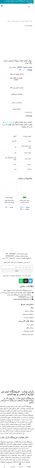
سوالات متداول (29, 311)
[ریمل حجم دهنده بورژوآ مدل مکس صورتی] (9, 189)
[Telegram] (30, 281)
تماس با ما (30, 324)
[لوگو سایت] (16, 6)
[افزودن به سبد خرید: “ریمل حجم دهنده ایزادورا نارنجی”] (20, 188)
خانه (31, 21)
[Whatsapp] (21, 281)
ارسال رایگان (30, 328)
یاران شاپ (8, 122)
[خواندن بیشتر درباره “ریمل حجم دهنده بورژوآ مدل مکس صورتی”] (4, 188)
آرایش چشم (15, 21)
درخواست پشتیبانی (28, 314)
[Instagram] (25, 281)
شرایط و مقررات (29, 317)
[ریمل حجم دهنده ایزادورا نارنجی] (24, 189)
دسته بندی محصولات (27, 334)
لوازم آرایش (24, 21)
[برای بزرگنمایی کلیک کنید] (29, 54)
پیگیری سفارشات (28, 331)
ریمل (8, 21)
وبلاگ (32, 307)
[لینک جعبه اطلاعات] (16, 85)
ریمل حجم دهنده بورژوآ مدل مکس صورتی (9, 202)
